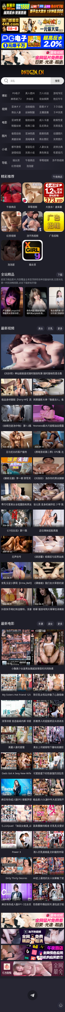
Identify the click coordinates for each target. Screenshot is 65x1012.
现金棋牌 (44, 98)
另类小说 (30, 152)
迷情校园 (16, 152)
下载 (60, 274)
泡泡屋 (30, 166)
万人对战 (44, 93)
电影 (4, 122)
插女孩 (16, 160)
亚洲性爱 (16, 120)
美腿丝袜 (16, 139)
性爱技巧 (58, 152)
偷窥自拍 (16, 133)
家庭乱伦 (30, 146)
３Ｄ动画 (58, 106)
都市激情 (16, 146)
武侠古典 (58, 146)
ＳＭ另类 (58, 112)
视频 (4, 109)
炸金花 (30, 98)
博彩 (4, 95)
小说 (4, 149)
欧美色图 (44, 133)
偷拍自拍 (30, 120)
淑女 (50, 623)
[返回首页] (60, 1005)
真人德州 (30, 93)
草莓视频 (44, 160)
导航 (4, 163)
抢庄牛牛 (58, 98)
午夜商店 (30, 160)
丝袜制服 (30, 112)
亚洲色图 (30, 133)
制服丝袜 (16, 125)
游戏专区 (58, 93)
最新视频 (7, 328)
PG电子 (16, 93)
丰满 (40, 623)
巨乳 (50, 328)
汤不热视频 (58, 160)
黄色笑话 (44, 152)
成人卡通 (44, 120)
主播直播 (44, 112)
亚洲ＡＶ (16, 106)
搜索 (57, 80)
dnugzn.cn (32, 72)
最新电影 (7, 623)
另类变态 (58, 125)
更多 (60, 328)
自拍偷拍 (30, 106)
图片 (4, 136)
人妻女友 (44, 146)
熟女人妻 (16, 112)
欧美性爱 (58, 120)
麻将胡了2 (16, 98)
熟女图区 (44, 139)
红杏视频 (16, 166)
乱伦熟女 (44, 125)
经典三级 (30, 125)
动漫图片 (58, 133)
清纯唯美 (30, 139)
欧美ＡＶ (44, 106)
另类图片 (58, 139)
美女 (40, 328)
